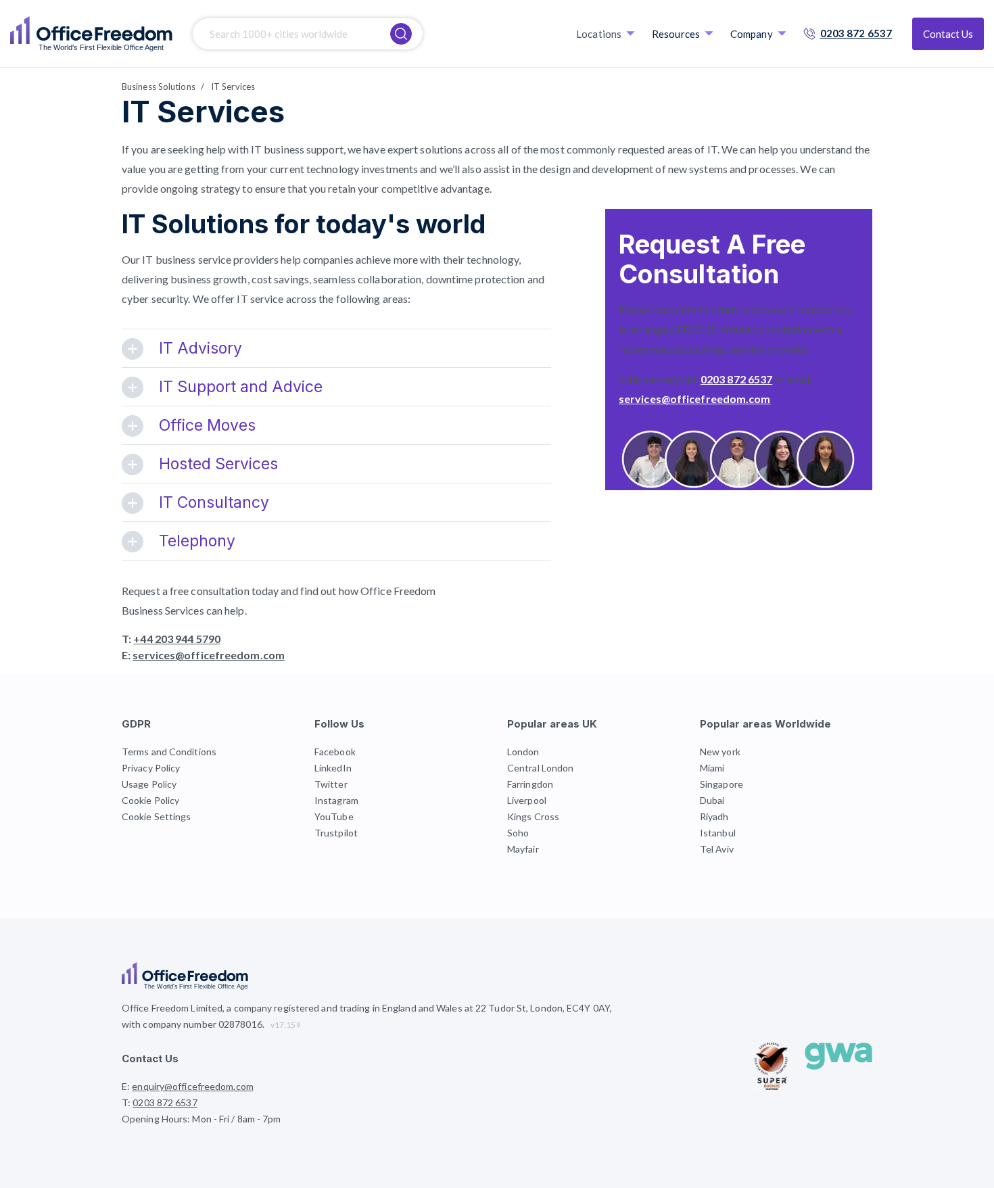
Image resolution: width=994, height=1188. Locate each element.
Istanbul (718, 832)
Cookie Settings (156, 816)
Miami (712, 768)
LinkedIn (333, 768)
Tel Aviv (717, 849)
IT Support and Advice (241, 386)
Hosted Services (218, 463)
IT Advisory (200, 348)
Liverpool (526, 800)
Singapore (721, 784)
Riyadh (714, 816)
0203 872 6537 (856, 33)
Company (751, 34)
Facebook (335, 751)
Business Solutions (158, 86)
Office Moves (207, 425)
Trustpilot (336, 832)
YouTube (334, 816)
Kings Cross (533, 816)
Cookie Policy (150, 800)
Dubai (712, 800)
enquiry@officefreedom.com (193, 1086)
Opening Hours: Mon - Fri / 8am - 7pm (201, 1118)
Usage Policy (149, 784)
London (523, 751)
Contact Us (948, 34)
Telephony (197, 540)
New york (720, 751)
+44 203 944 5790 (176, 638)
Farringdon (530, 784)
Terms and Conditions (169, 751)
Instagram (336, 800)
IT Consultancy (214, 502)
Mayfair (523, 849)
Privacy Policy (151, 768)
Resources (676, 34)
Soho (518, 832)
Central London (540, 768)
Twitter (331, 784)
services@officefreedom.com (209, 654)
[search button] (401, 34)
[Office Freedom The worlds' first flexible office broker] (91, 34)
